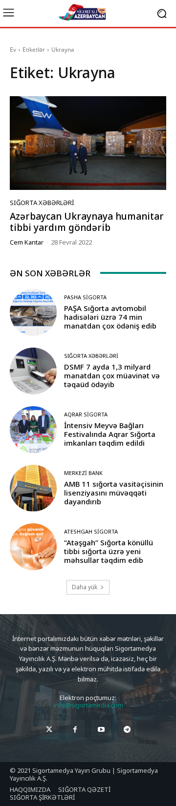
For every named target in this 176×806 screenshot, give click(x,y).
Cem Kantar (27, 242)
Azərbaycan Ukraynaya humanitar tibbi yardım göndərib (87, 222)
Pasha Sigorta (85, 297)
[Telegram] (126, 729)
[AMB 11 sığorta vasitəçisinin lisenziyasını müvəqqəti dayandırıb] (33, 488)
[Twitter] (49, 729)
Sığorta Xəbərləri (42, 203)
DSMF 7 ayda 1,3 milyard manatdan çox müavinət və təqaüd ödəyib (112, 375)
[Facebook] (75, 729)
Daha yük (84, 587)
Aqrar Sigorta (86, 414)
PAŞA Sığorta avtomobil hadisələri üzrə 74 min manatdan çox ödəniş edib (110, 317)
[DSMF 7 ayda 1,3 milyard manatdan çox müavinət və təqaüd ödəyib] (33, 371)
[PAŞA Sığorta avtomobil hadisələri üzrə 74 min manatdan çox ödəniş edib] (33, 312)
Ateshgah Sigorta (91, 531)
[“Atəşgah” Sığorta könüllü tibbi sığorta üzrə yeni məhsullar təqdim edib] (33, 546)
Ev (13, 49)
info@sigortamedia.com (88, 705)
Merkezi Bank (83, 472)
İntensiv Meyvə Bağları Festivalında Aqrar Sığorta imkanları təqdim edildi (109, 434)
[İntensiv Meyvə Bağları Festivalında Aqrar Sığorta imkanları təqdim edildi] (33, 429)
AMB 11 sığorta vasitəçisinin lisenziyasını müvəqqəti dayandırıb (113, 492)
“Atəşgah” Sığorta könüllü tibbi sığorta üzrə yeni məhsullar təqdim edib (108, 551)
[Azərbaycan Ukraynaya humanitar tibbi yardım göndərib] (88, 143)
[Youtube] (100, 729)
